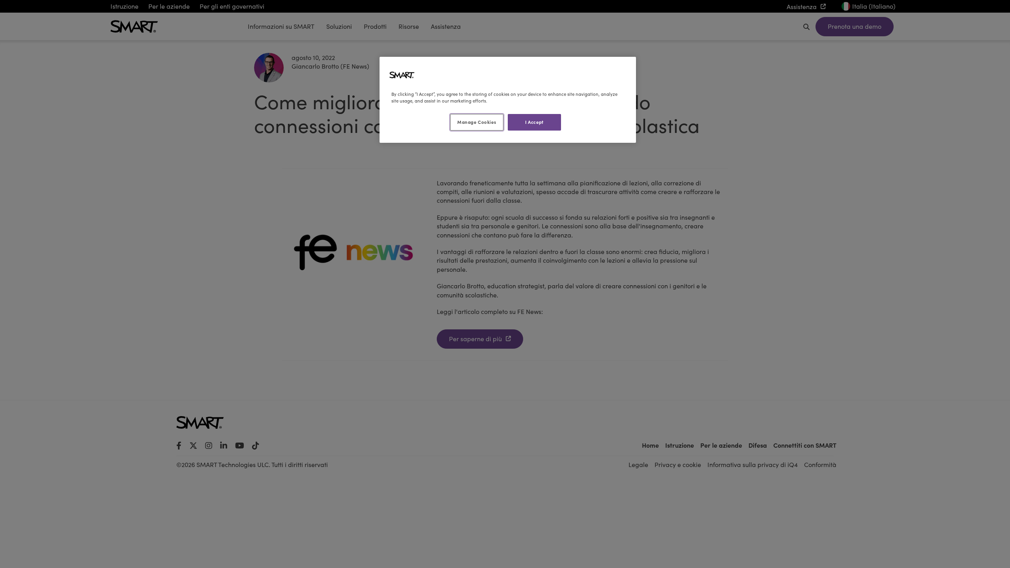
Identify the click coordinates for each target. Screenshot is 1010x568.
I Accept (534, 122)
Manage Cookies (476, 122)
